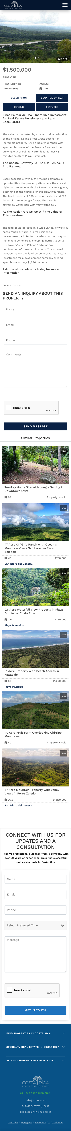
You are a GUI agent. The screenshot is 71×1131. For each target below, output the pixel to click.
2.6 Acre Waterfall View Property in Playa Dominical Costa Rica (34, 611)
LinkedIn (57, 1122)
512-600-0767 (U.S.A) (35, 1106)
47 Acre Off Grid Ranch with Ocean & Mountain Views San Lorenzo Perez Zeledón (31, 548)
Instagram (26, 1122)
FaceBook (40, 1122)
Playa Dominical (14, 625)
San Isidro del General (18, 563)
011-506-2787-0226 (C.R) (35, 1111)
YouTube (13, 1122)
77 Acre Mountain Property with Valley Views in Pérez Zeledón (32, 791)
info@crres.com (35, 1100)
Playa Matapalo (14, 686)
